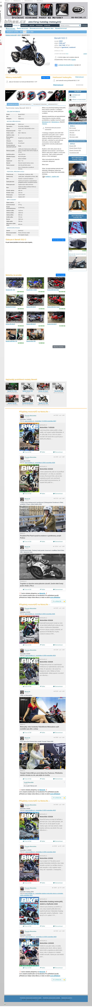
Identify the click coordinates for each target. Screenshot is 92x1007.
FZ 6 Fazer (11, 307)
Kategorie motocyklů (36, 28)
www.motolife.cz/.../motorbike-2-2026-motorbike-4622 (40, 852)
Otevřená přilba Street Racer (76, 162)
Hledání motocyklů (61, 28)
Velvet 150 (31, 341)
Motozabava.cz (29, 0)
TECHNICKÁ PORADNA (40, 104)
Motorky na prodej (14, 275)
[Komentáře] (63, 415)
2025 (21, 32)
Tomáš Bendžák (29, 782)
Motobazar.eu (17, 0)
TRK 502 (71, 132)
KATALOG (16, 25)
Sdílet (43, 452)
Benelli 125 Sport (43, 391)
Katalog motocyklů (11, 35)
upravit (85, 53)
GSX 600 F (52, 324)
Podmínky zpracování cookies (51, 997)
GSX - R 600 (32, 289)
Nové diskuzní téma (59, 240)
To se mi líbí (27, 452)
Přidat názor (45, 77)
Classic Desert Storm (75, 148)
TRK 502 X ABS (73, 137)
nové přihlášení (55, 597)
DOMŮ (10, 25)
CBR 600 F (31, 324)
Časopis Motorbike (30, 415)
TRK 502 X (72, 134)
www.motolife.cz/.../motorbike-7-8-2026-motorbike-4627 (40, 421)
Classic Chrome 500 (75, 150)
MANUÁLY (24, 25)
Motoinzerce (55, 122)
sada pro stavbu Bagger (75, 220)
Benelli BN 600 (59, 391)
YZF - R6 (10, 289)
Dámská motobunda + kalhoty (76, 179)
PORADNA (39, 25)
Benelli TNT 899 (43, 403)
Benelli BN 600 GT (27, 403)
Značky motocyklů (22, 28)
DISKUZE (47, 25)
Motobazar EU (46, 122)
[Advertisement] (35, 259)
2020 (28, 32)
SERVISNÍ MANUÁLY (25, 104)
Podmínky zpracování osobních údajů (30, 997)
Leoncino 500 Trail (74, 130)
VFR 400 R (31, 307)
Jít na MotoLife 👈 (58, 601)
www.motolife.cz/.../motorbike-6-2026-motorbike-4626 (40, 462)
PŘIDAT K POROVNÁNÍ (79, 99)
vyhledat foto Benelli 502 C (66, 65)
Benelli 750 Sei (12, 403)
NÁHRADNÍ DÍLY (53, 104)
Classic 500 (72, 146)
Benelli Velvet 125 (28, 391)
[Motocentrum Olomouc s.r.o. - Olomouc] (35, 300)
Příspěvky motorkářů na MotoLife (34, 412)
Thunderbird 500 (74, 152)
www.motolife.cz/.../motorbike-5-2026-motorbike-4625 (40, 614)
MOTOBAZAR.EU (78, 158)
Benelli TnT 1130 (12, 391)
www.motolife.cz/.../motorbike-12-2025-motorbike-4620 (40, 936)
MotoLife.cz (40, 0)
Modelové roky (10, 28)
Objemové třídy (49, 28)
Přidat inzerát (61, 275)
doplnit (74, 59)
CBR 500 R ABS (53, 289)
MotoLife (27, 498)
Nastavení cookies (66, 997)
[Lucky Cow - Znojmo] (15, 334)
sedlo (70, 237)
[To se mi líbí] (59, 415)
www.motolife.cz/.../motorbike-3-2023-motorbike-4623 (40, 810)
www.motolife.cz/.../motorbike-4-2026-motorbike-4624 (40, 655)
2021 (19, 35)
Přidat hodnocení (79, 77)
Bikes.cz (7, 0)
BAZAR (32, 25)
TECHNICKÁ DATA (12, 104)
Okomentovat (59, 452)
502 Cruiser (72, 128)
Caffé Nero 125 (11, 341)
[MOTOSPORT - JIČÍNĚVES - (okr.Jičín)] (56, 300)
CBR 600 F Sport (53, 307)
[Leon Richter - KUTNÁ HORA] (56, 317)
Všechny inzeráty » (59, 347)
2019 (31, 32)
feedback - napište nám (52, 176)
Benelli (72, 126)
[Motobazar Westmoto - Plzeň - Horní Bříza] (15, 283)
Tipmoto (44, 123)
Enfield (72, 144)
